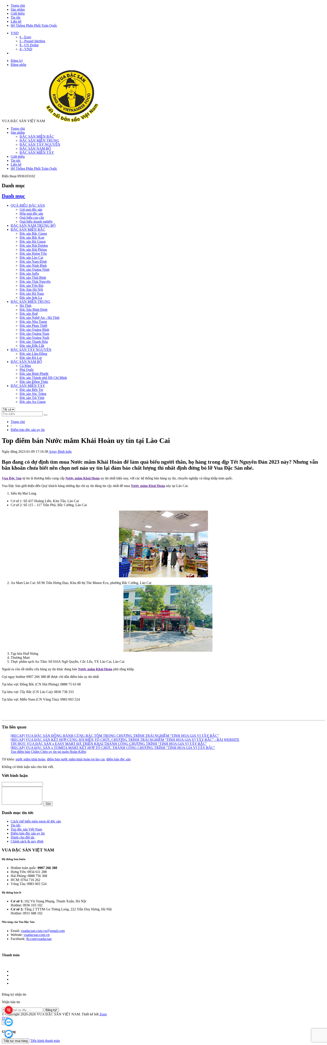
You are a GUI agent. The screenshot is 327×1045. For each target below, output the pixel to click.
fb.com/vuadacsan (39, 939)
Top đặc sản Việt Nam (26, 829)
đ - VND (26, 49)
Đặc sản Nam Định (33, 261)
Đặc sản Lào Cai (31, 257)
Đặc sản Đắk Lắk (32, 346)
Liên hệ (16, 21)
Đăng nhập (18, 65)
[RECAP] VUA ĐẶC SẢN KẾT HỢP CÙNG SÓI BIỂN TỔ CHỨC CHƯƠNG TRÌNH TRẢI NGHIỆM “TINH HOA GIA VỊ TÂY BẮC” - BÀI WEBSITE (125, 740)
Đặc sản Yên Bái (31, 285)
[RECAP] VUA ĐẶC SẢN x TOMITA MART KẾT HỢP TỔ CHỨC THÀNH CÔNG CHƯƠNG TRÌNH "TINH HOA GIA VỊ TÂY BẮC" (113, 748)
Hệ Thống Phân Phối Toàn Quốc (34, 25)
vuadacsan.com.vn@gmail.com (43, 931)
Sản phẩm (18, 9)
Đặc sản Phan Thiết (33, 325)
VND (15, 33)
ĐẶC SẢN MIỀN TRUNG (39, 140)
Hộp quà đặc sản (31, 213)
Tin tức (16, 17)
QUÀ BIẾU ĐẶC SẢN (28, 205)
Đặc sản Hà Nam (32, 293)
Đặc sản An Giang (33, 402)
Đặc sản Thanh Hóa (34, 342)
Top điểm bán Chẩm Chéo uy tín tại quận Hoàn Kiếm (48, 752)
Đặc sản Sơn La (31, 297)
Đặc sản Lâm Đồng (33, 354)
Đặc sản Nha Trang (33, 321)
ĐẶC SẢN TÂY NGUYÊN (40, 144)
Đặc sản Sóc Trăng (33, 394)
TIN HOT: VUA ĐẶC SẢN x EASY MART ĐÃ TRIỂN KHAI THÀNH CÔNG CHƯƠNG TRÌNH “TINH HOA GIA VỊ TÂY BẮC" (109, 744)
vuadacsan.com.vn (37, 935)
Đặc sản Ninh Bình (33, 265)
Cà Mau (25, 366)
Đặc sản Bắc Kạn (32, 237)
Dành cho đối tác (23, 837)
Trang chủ (18, 5)
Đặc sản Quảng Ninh (34, 269)
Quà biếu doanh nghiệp (36, 221)
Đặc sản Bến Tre (31, 390)
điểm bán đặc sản (118, 759)
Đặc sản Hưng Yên (33, 253)
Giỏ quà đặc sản (31, 209)
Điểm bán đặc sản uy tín (28, 833)
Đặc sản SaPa (29, 273)
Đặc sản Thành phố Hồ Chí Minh (43, 378)
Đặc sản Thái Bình (33, 277)
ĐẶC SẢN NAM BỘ (35, 148)
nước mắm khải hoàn (30, 759)
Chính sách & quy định (27, 841)
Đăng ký (17, 61)
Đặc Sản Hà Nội (31, 289)
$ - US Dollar (29, 45)
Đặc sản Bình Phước (34, 374)
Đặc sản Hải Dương (34, 245)
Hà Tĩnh (25, 305)
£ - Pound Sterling (32, 41)
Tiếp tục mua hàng (16, 1041)
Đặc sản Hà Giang (33, 241)
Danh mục (13, 196)
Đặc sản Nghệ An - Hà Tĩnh (39, 317)
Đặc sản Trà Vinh (32, 398)
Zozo (103, 1014)
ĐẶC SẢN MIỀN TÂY (37, 152)
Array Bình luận (60, 451)
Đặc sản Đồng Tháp (34, 382)
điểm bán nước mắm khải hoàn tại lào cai (76, 759)
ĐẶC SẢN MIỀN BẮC (37, 136)
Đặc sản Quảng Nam (34, 334)
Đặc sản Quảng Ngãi (34, 338)
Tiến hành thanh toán (45, 1041)
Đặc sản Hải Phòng (33, 249)
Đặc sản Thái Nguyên (35, 281)
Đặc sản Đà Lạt (31, 358)
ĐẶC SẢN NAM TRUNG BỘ (33, 225)
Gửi (48, 803)
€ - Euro (25, 37)
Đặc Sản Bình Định (33, 309)
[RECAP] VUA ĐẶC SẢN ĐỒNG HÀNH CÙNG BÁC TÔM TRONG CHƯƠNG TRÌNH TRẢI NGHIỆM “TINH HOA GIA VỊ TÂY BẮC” (115, 736)
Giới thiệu (18, 13)
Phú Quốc (27, 370)
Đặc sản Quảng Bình (34, 329)
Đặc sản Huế (29, 313)
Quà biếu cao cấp (32, 217)
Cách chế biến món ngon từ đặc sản (36, 821)
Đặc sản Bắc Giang (33, 233)
